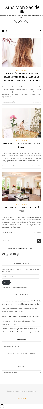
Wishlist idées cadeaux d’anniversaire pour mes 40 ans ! (21, 316)
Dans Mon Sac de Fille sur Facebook (21, 354)
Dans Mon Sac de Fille (22, 9)
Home (10, 391)
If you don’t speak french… (28, 391)
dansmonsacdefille (9, 102)
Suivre (6, 282)
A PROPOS (16, 391)
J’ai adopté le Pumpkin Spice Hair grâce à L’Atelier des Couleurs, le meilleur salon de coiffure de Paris (21, 77)
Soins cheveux (21, 70)
